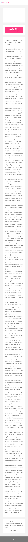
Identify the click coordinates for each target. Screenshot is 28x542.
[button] (14, 30)
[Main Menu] (25, 2)
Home (14, 539)
